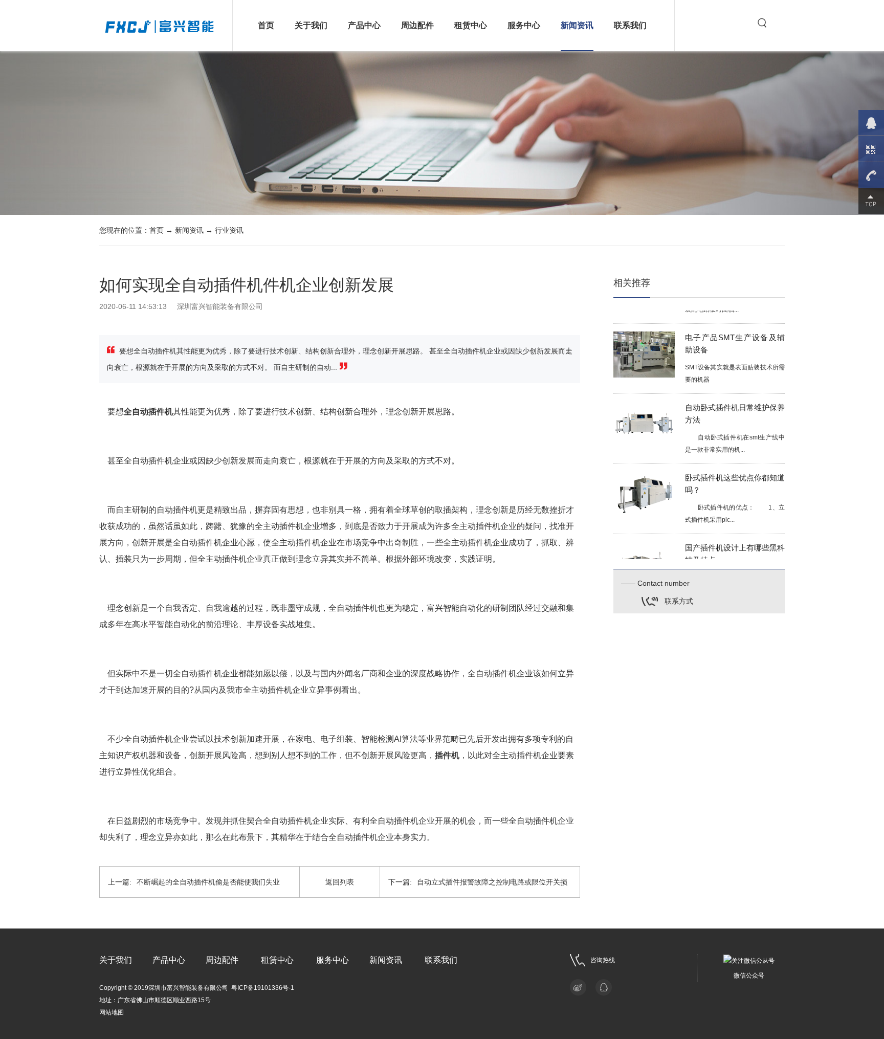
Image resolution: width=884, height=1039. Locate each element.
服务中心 (523, 25)
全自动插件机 (148, 411)
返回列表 (339, 882)
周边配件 (417, 25)
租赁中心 (470, 25)
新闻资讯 (577, 25)
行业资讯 (229, 230)
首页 (266, 25)
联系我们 (630, 25)
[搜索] (762, 23)
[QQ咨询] (603, 987)
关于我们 (311, 25)
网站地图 (111, 1012)
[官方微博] (578, 987)
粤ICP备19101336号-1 (262, 987)
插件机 (447, 755)
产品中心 (364, 25)
